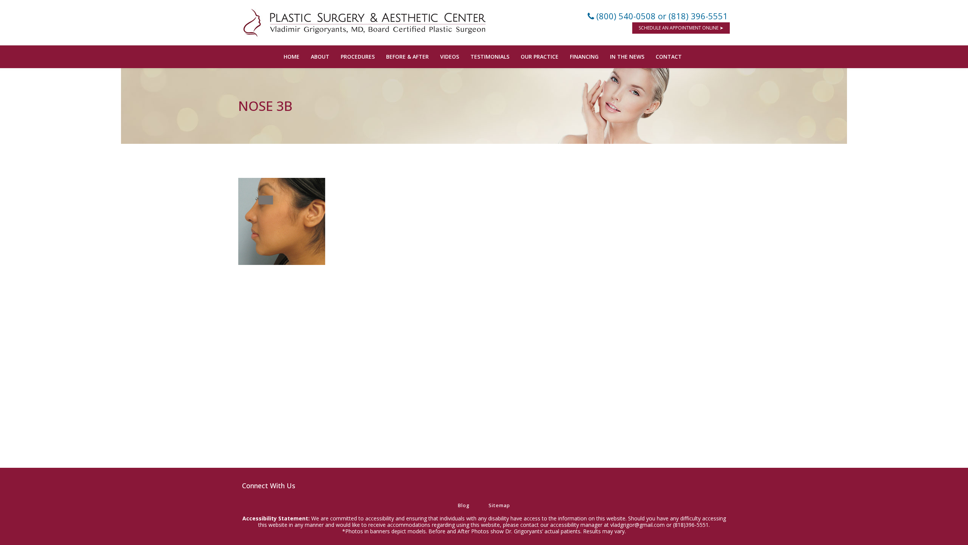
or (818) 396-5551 (693, 16)
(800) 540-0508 (626, 16)
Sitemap (499, 505)
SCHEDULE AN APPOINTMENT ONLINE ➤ (681, 28)
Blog (464, 505)
